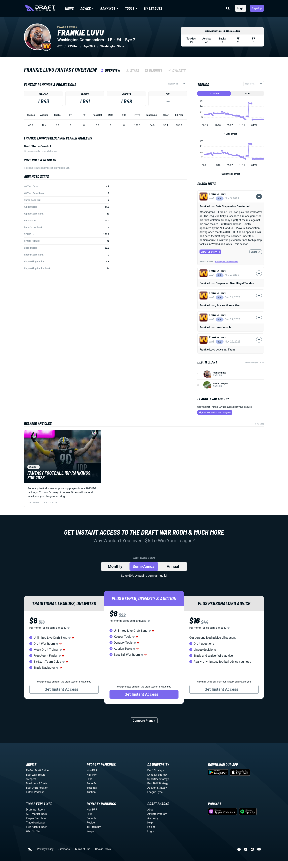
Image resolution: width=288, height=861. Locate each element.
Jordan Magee (220, 383)
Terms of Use (82, 849)
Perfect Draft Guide (37, 770)
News (69, 8)
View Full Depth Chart (254, 362)
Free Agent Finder (36, 826)
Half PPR (92, 774)
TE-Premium (94, 826)
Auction (91, 792)
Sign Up (257, 8)
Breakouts (32, 783)
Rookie (91, 822)
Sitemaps (64, 849)
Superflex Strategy (158, 779)
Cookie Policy (103, 849)
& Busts (43, 783)
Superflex (92, 783)
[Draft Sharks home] (39, 8)
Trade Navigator (35, 822)
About (150, 809)
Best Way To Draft (36, 774)
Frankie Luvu (219, 372)
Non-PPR (92, 770)
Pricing (151, 826)
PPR (89, 779)
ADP (247, 93)
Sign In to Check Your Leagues (215, 412)
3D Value (214, 93)
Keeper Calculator (36, 818)
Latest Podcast (35, 792)
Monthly (115, 566)
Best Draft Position (37, 787)
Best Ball (92, 787)
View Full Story (209, 251)
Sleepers (31, 779)
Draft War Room (35, 809)
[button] (231, 200)
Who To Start (33, 831)
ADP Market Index (36, 814)
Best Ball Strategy (157, 783)
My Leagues (153, 8)
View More (259, 424)
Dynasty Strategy (157, 774)
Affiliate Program (157, 814)
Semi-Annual (144, 566)
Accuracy (152, 818)
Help (150, 822)
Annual (173, 566)
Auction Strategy (157, 787)
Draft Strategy (155, 770)
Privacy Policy (45, 849)
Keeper (91, 831)
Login (240, 8)
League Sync (154, 792)
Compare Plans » (144, 720)
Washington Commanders (226, 261)
